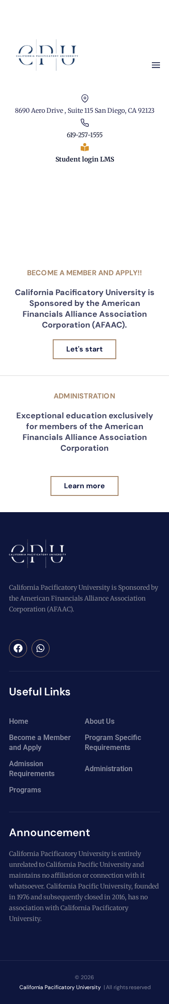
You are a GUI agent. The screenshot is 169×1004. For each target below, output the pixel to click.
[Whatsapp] (41, 648)
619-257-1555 (85, 135)
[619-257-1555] (85, 123)
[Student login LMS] (85, 147)
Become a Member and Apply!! (84, 273)
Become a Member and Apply (40, 742)
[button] (156, 65)
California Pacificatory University (60, 987)
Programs (25, 790)
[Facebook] (18, 648)
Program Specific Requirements (113, 742)
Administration (84, 396)
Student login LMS (84, 159)
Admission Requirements (32, 768)
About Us (99, 721)
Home (18, 721)
